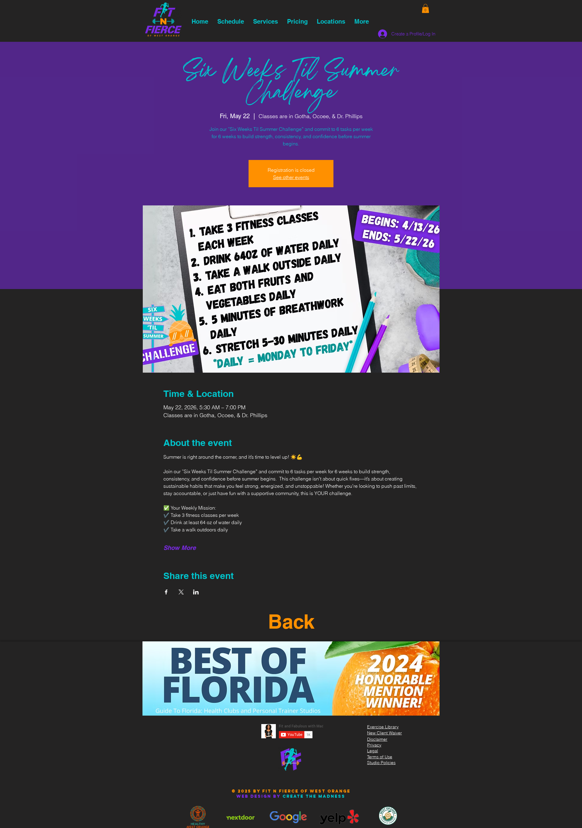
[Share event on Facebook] (166, 592)
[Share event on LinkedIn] (196, 592)
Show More (179, 547)
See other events (291, 177)
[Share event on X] (181, 592)
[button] (425, 8)
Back (291, 621)
